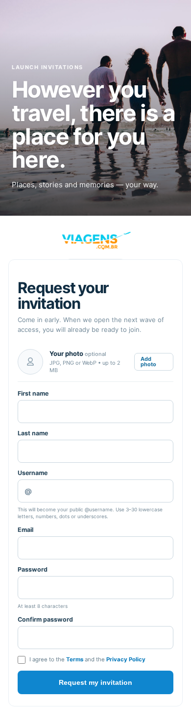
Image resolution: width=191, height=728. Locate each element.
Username (33, 473)
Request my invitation (95, 682)
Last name (33, 433)
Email (25, 529)
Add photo (148, 361)
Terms (74, 659)
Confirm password (45, 619)
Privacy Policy (125, 659)
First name (33, 393)
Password (33, 569)
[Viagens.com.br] (95, 240)
